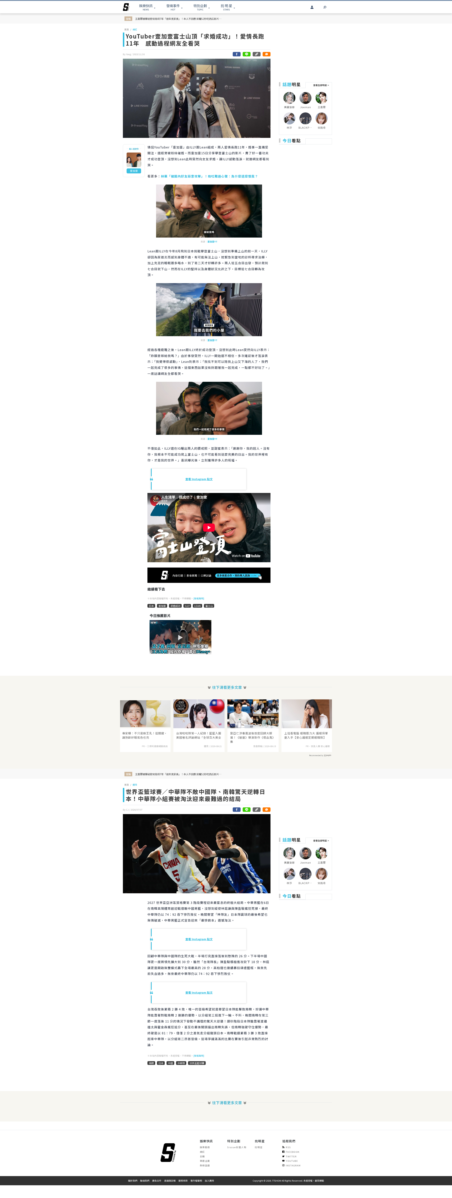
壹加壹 (162, 606)
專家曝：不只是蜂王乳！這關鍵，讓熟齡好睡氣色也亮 (144, 735)
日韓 (202, 1156)
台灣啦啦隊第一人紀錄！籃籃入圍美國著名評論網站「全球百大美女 (198, 735)
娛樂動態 (205, 1147)
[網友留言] (266, 54)
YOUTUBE (292, 1160)
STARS (226, 7)
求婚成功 (175, 606)
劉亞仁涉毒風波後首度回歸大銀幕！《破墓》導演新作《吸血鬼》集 (252, 737)
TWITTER (291, 1156)
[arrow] (126, 7)
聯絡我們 (144, 1180)
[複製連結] (256, 54)
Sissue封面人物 (236, 1147)
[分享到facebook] (237, 54)
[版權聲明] (198, 598)
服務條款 (183, 1180)
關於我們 (132, 1180)
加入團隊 (209, 1180)
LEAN (197, 606)
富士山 (209, 606)
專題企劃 (205, 1160)
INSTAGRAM (293, 1165)
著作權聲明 (196, 1180)
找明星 (259, 1147)
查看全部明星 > (321, 85)
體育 (135, 784)
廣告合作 (156, 1180)
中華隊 (181, 1063)
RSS (288, 1147)
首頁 (126, 29)
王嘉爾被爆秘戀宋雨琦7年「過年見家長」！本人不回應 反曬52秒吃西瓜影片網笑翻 (179, 19)
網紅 (135, 29)
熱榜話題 (205, 1165)
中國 (170, 1063)
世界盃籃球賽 (196, 1063)
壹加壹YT (212, 241)
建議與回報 (170, 1180)
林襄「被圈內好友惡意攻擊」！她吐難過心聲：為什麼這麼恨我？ (209, 176)
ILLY (187, 606)
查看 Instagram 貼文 (199, 479)
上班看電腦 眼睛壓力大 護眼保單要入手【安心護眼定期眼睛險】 (306, 735)
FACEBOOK (293, 1151)
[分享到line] (247, 54)
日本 (151, 606)
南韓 (151, 1063)
